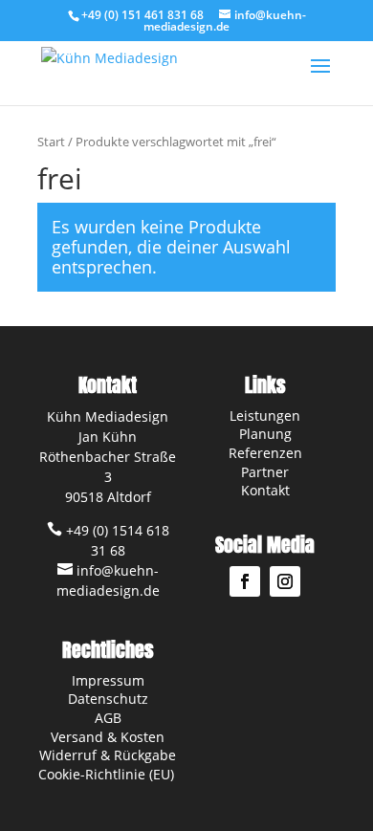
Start (51, 141)
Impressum (108, 680)
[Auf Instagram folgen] (285, 581)
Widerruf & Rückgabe (107, 755)
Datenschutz (108, 698)
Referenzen (265, 453)
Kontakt (265, 490)
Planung (265, 434)
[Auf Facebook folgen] (245, 581)
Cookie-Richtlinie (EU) (108, 774)
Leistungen (265, 415)
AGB (108, 718)
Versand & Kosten (108, 737)
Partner (265, 472)
